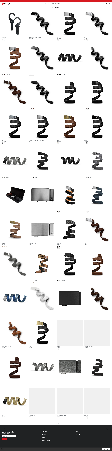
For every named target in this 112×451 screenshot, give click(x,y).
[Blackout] (70, 58)
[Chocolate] (15, 92)
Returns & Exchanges (46, 440)
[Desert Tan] (15, 230)
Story (77, 430)
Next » (59, 423)
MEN (45, 3)
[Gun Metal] (15, 58)
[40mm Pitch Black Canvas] (97, 367)
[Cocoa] (97, 230)
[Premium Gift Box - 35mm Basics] (15, 195)
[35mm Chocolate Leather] (97, 298)
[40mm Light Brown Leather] (97, 333)
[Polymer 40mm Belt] (70, 264)
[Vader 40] (97, 126)
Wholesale (78, 434)
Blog (76, 437)
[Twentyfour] (70, 333)
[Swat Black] (42, 92)
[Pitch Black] (42, 161)
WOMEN (49, 3)
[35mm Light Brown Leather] (15, 333)
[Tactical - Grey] (15, 161)
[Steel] (70, 23)
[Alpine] (42, 298)
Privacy (43, 437)
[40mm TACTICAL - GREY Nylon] (42, 367)
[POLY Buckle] (70, 298)
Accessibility (44, 441)
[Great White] (97, 401)
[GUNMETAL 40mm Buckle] (42, 195)
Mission (77, 431)
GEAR (62, 3)
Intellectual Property (45, 438)
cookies (10, 448)
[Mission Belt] (6, 4)
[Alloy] (97, 23)
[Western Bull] (42, 264)
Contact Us (44, 434)
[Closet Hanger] (15, 23)
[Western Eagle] (70, 230)
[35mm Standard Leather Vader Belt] (42, 23)
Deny (108, 449)
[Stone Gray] (97, 161)
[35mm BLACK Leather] (97, 58)
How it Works (44, 431)
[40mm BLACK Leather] (70, 92)
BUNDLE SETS (57, 3)
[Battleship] (15, 264)
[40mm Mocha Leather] (97, 264)
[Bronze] (70, 126)
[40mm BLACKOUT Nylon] (70, 161)
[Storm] (15, 401)
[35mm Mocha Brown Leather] (70, 401)
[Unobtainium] (97, 92)
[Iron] (15, 126)
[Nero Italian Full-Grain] (70, 195)
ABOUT (66, 3)
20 (56, 423)
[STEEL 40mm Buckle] (42, 230)
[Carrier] (15, 298)
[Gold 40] (42, 333)
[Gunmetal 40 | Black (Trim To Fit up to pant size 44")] (42, 126)
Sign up (4, 439)
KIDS (53, 3)
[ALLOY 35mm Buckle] (42, 401)
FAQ (42, 430)
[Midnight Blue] (97, 195)
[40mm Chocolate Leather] (15, 367)
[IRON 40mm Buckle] (70, 367)
